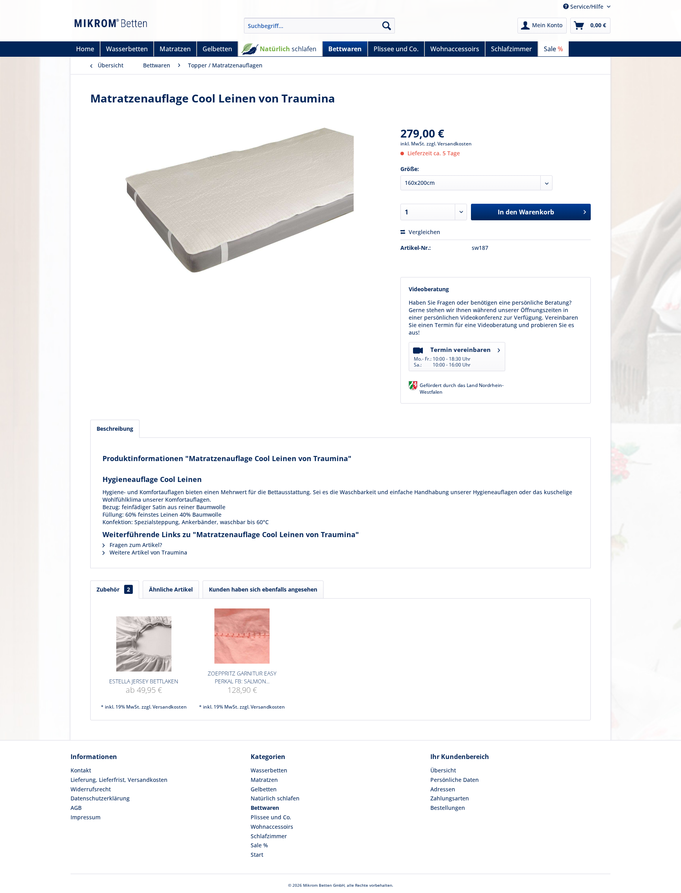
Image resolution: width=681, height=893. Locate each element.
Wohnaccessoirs (272, 826)
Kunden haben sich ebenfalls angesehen (263, 589)
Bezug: (112, 507)
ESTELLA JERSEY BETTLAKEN (143, 681)
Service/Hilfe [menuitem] (587, 6)
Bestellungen (447, 807)
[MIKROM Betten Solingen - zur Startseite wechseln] (110, 27)
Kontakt (81, 770)
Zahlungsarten (449, 798)
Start (257, 854)
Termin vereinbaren (452, 357)
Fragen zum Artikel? (135, 545)
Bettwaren (265, 807)
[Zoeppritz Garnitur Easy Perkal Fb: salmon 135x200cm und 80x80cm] (242, 636)
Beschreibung (115, 428)
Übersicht (443, 770)
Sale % (259, 845)
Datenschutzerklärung (100, 798)
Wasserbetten (269, 770)
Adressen (442, 789)
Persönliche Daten (454, 779)
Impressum (85, 817)
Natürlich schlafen (275, 798)
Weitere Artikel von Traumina (147, 552)
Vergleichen (423, 232)
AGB (76, 807)
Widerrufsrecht (91, 789)
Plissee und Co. (271, 817)
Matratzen (264, 779)
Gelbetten (264, 789)
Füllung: (113, 514)
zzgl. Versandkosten (449, 143)
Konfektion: (117, 522)
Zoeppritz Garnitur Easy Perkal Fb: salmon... (242, 677)
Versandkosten (170, 706)
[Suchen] (386, 25)
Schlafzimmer (269, 836)
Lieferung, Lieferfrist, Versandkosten (119, 779)
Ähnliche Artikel (171, 589)
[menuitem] (319, 25)
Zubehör (113, 589)
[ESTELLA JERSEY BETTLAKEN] (143, 644)
